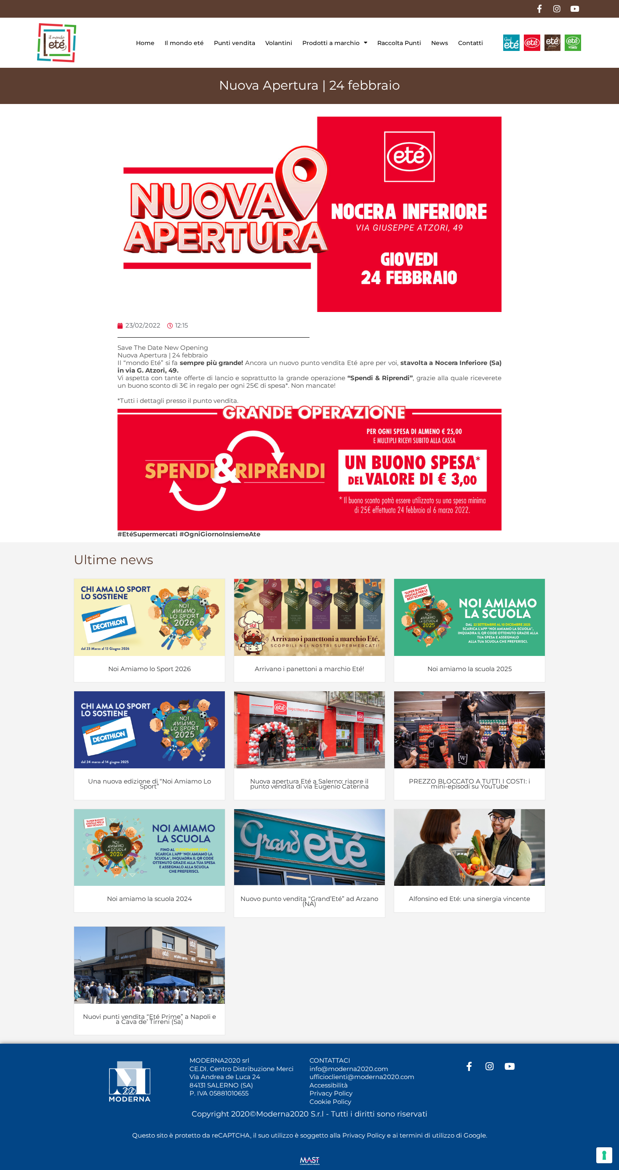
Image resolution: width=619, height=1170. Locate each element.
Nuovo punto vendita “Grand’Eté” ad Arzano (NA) (309, 901)
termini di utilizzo (427, 1135)
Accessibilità (329, 1085)
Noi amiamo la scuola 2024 (149, 899)
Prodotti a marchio (331, 43)
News (439, 43)
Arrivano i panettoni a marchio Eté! (309, 669)
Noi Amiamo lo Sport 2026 (149, 669)
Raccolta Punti (399, 43)
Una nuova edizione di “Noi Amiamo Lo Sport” (149, 783)
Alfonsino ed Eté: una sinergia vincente (469, 899)
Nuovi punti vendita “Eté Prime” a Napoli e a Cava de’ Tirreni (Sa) (149, 1019)
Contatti (470, 43)
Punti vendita (234, 43)
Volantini (278, 43)
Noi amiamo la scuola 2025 (469, 669)
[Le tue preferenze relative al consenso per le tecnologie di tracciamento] (604, 1155)
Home (145, 43)
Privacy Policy (331, 1093)
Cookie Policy (330, 1102)
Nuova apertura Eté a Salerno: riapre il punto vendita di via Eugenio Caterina (309, 783)
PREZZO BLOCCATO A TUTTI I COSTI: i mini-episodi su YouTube (469, 783)
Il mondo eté (184, 43)
